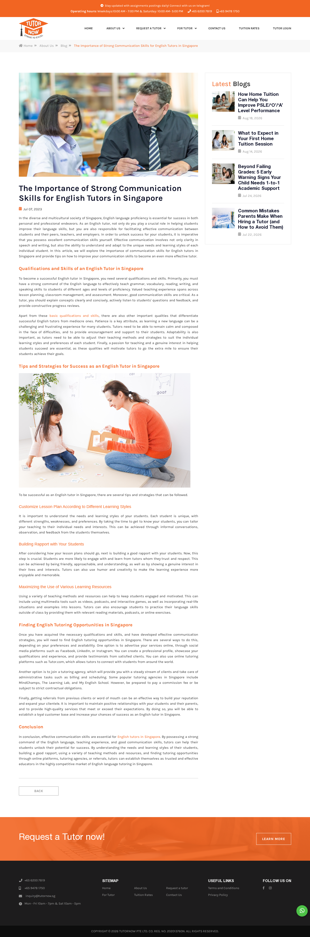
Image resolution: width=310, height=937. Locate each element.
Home (28, 46)
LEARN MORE (273, 839)
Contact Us (174, 895)
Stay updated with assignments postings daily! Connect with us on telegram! (157, 5)
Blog (64, 46)
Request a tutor (177, 888)
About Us (46, 46)
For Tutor (108, 895)
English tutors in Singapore (139, 737)
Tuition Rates (143, 895)
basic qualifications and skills (74, 316)
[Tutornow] (33, 28)
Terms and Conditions (223, 888)
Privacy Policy (218, 895)
